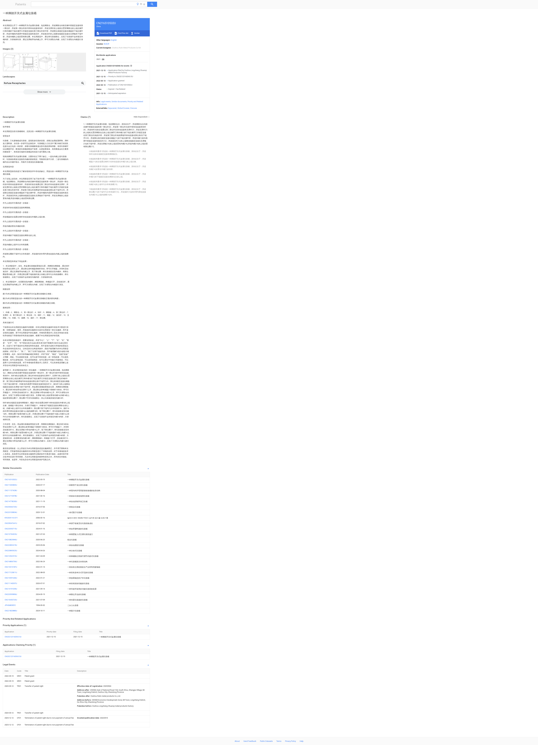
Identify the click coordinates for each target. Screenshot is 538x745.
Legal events (105, 101)
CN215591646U (11, 578)
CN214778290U (11, 501)
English (114, 40)
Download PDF (106, 33)
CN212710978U (11, 496)
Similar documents (119, 101)
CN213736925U (11, 534)
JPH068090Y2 (10, 605)
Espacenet (112, 108)
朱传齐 (106, 44)
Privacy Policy (290, 741)
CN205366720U (11, 507)
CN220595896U (11, 594)
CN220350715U (11, 529)
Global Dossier (123, 108)
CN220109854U (11, 512)
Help (301, 741)
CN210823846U (11, 540)
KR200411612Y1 (11, 518)
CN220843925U (11, 551)
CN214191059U (11, 589)
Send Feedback (250, 741)
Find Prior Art (123, 33)
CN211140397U (11, 583)
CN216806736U (11, 561)
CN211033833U (11, 485)
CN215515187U (11, 567)
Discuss (133, 108)
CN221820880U (11, 611)
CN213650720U (11, 600)
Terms (278, 741)
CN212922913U (11, 556)
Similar (137, 33)
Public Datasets (266, 741)
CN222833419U (11, 545)
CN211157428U (11, 490)
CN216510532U (11, 479)
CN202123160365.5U (13, 637)
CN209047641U (11, 523)
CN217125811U (11, 572)
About (237, 741)
